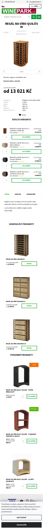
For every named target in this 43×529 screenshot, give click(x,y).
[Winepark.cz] (21, 11)
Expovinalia (35, 32)
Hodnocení (31, 194)
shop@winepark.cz (35, 2)
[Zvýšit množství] (11, 136)
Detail (29, 264)
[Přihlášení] (33, 17)
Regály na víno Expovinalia (31, 100)
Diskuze (18, 194)
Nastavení (21, 517)
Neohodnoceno (21, 34)
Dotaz (24, 115)
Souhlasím (21, 525)
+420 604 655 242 (9, 2)
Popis (7, 194)
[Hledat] (29, 17)
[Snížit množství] (11, 138)
